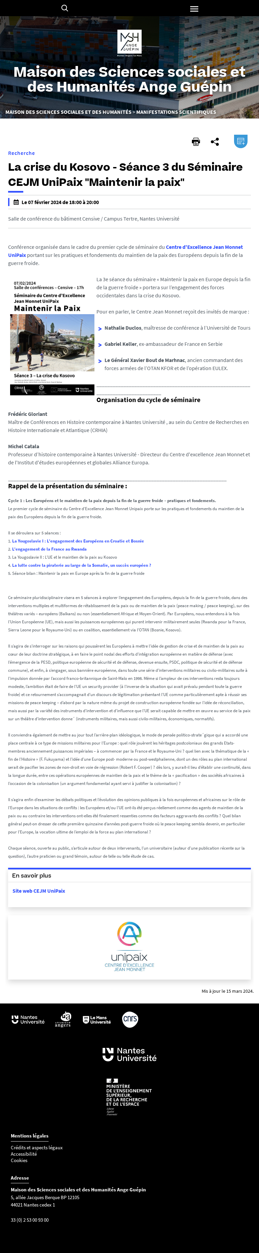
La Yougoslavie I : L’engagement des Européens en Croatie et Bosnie (78, 541)
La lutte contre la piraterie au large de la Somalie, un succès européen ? (81, 565)
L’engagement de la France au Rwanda (49, 549)
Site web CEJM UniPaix (38, 890)
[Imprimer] (196, 142)
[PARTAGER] (215, 142)
